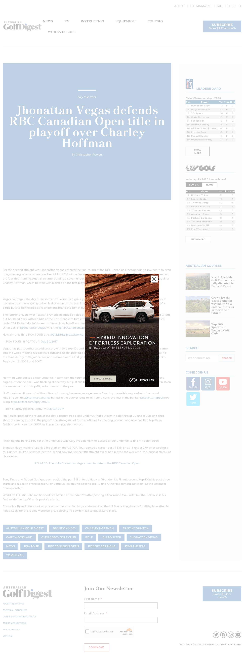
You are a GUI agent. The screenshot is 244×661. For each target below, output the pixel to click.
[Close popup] (154, 279)
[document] (122, 330)
